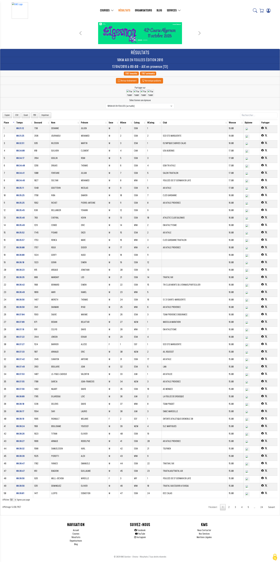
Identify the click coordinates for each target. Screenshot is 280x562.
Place (6, 122)
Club (165, 122)
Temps (19, 122)
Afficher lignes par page (16, 499)
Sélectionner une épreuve (140, 100)
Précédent (212, 507)
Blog (76, 544)
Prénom (84, 122)
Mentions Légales (204, 537)
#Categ (150, 122)
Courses (75, 533)
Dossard (38, 122)
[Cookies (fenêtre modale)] (275, 557)
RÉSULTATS (124, 10)
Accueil (76, 530)
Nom (53, 122)
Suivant (271, 507)
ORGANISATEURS (143, 10)
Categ (137, 122)
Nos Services (204, 533)
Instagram (141, 537)
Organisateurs (76, 540)
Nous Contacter (204, 530)
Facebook (141, 530)
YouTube (141, 533)
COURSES (105, 10)
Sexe (111, 122)
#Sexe (123, 122)
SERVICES (172, 10)
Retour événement (128, 80)
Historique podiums (152, 80)
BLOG (159, 10)
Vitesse (232, 122)
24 (261, 507)
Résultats (75, 537)
